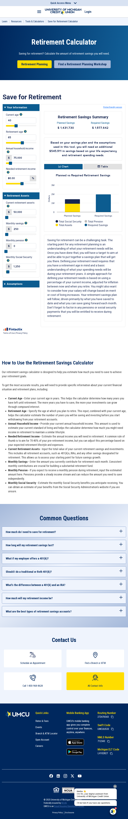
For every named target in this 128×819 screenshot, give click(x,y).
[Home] (17, 714)
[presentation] (115, 786)
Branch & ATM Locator (46, 733)
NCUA (64, 803)
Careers (39, 745)
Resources (16, 21)
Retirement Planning (34, 64)
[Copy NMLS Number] (108, 741)
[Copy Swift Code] (112, 729)
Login (88, 12)
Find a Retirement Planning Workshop (82, 64)
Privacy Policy (57, 813)
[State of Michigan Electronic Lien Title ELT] (111, 753)
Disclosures (69, 813)
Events (38, 727)
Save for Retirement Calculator (63, 21)
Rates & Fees (42, 721)
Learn (4, 21)
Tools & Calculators (34, 21)
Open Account (42, 739)
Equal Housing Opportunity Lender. (69, 806)
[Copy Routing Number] (112, 716)
